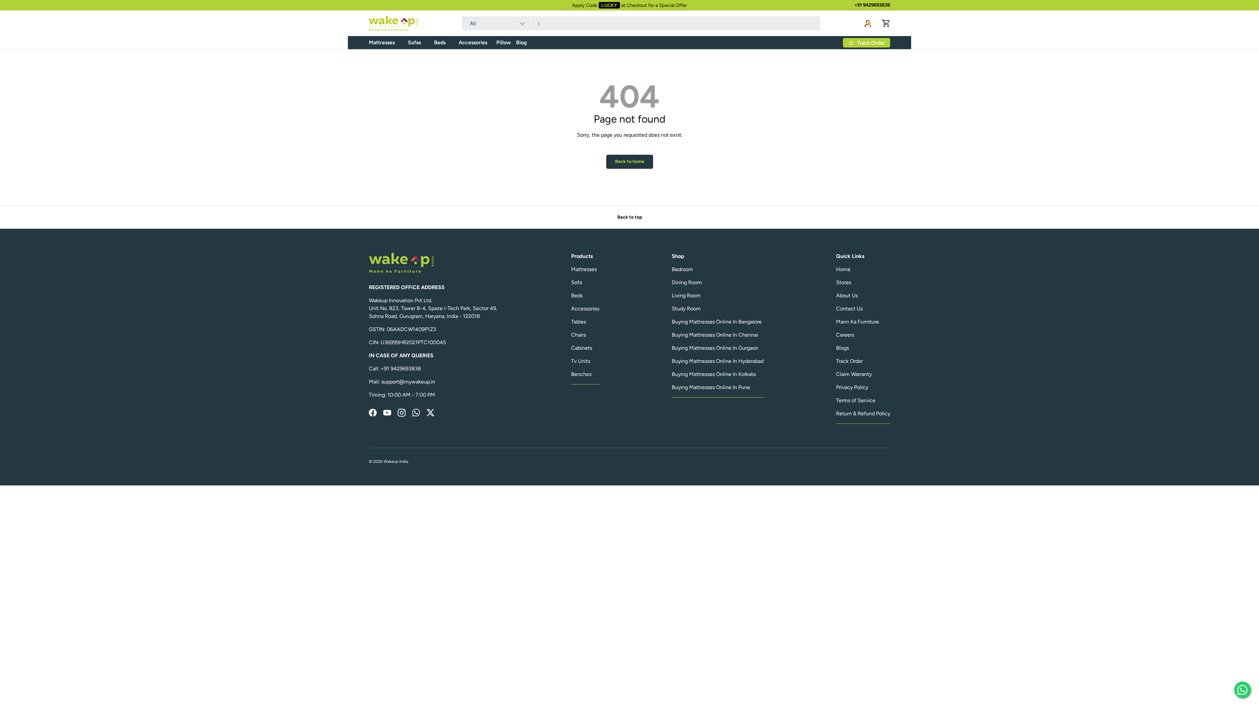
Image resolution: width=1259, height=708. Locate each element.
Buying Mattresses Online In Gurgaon (715, 348)
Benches (581, 374)
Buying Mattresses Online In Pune (711, 387)
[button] (886, 23)
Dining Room (687, 282)
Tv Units (580, 361)
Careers (845, 335)
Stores (843, 282)
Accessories (473, 42)
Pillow (503, 42)
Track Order (849, 361)
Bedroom (682, 269)
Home (843, 269)
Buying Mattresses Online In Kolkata (714, 374)
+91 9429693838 (872, 5)
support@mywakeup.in (408, 382)
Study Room (686, 308)
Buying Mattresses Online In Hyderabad (718, 361)
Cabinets (581, 348)
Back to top (629, 217)
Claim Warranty (854, 374)
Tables (578, 322)
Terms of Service (855, 400)
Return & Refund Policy (863, 413)
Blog (521, 42)
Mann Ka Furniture (857, 322)
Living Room (686, 295)
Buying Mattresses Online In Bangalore (717, 322)
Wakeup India (396, 461)
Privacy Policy (852, 387)
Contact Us (849, 308)
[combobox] (641, 23)
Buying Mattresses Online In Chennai (715, 335)
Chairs (578, 335)
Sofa (576, 282)
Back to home (629, 161)
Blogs (842, 348)
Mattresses (382, 42)
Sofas (414, 42)
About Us (847, 295)
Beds (440, 42)
